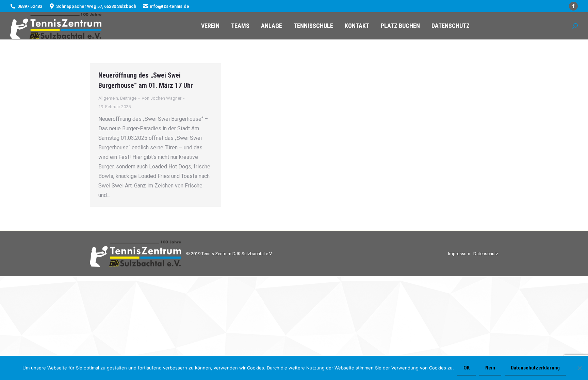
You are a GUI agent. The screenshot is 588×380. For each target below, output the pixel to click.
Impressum (459, 253)
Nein (490, 368)
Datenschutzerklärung (535, 368)
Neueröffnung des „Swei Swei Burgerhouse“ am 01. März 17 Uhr (145, 80)
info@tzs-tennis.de (169, 6)
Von (161, 98)
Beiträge (128, 98)
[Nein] (579, 368)
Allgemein (108, 98)
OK (466, 368)
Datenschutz (485, 253)
